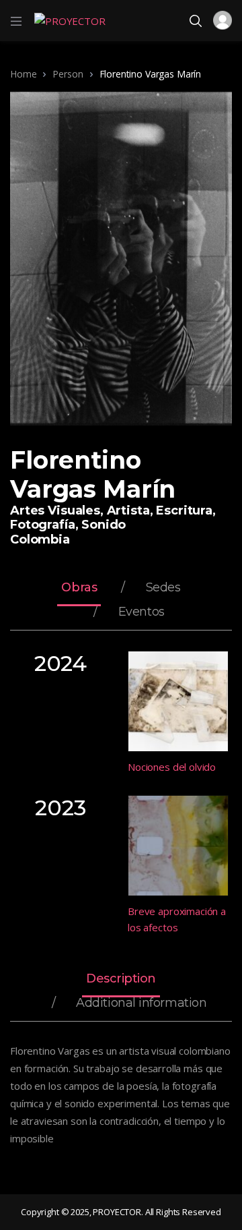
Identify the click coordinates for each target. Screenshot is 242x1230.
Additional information (141, 1003)
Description (121, 979)
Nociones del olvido (172, 766)
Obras (79, 588)
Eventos (141, 612)
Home (23, 73)
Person (67, 73)
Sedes (163, 588)
